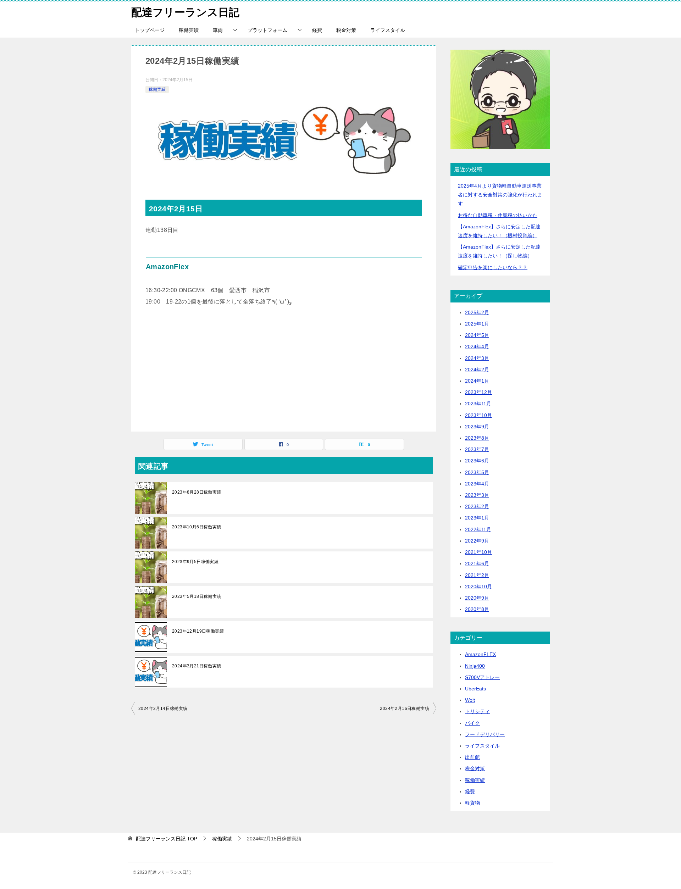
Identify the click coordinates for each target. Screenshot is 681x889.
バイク (472, 723)
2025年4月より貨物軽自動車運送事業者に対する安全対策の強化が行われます (500, 194)
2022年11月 (478, 529)
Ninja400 (475, 666)
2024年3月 (477, 358)
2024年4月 (477, 346)
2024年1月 (477, 381)
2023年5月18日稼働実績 (196, 596)
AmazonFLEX (480, 654)
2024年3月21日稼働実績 (196, 665)
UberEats (475, 688)
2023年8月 (477, 438)
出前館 (472, 757)
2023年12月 (478, 392)
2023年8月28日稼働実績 (196, 492)
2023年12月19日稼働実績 (198, 631)
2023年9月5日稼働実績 (195, 561)
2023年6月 (477, 460)
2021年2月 (477, 575)
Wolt (470, 700)
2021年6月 (477, 563)
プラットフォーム (267, 30)
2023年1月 (477, 518)
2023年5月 (477, 472)
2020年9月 (477, 598)
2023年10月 (478, 415)
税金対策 (346, 30)
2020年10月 (478, 586)
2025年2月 (477, 312)
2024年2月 (477, 369)
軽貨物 (472, 803)
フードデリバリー (485, 734)
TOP (166, 838)
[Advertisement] (283, 371)
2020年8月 (477, 609)
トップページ (150, 30)
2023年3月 (477, 495)
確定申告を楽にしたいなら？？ (492, 267)
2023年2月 (477, 506)
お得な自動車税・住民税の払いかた (497, 215)
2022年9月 (477, 541)
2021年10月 (478, 552)
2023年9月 (477, 426)
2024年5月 (477, 335)
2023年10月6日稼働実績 (196, 526)
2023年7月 (477, 449)
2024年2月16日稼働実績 (404, 708)
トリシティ (477, 711)
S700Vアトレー (482, 677)
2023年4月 (477, 484)
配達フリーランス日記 (185, 12)
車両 (218, 30)
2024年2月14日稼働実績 (163, 708)
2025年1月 (477, 324)
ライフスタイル (387, 30)
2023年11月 (478, 403)
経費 (317, 30)
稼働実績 (189, 30)
